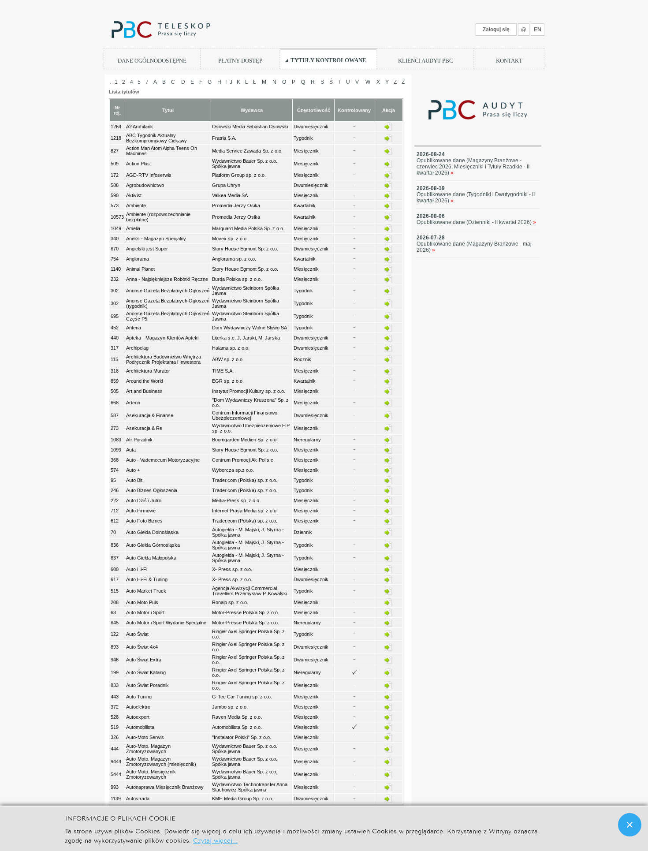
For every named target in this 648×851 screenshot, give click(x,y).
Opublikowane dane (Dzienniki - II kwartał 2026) (476, 222)
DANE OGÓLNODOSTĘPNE (152, 60)
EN (537, 29)
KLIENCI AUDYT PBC (425, 60)
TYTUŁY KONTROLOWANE (328, 60)
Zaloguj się (496, 29)
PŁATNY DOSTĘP (240, 60)
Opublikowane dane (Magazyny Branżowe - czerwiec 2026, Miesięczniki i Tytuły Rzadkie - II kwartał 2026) (473, 166)
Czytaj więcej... (215, 839)
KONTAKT (509, 60)
